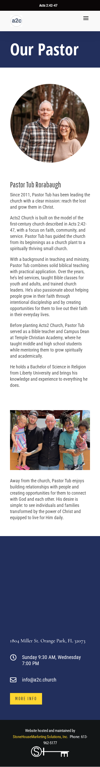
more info (26, 698)
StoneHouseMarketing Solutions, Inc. (40, 736)
